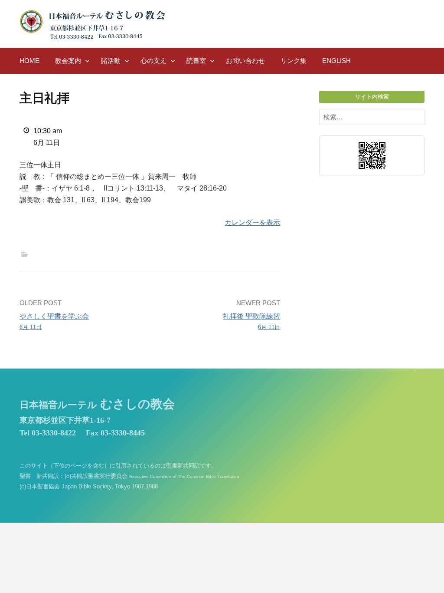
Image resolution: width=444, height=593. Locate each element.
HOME (29, 60)
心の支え (153, 60)
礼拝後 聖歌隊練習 (251, 321)
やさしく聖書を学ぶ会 (54, 321)
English (336, 60)
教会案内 (68, 60)
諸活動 (111, 60)
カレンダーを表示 (252, 222)
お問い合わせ (245, 60)
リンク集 (294, 60)
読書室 (196, 60)
